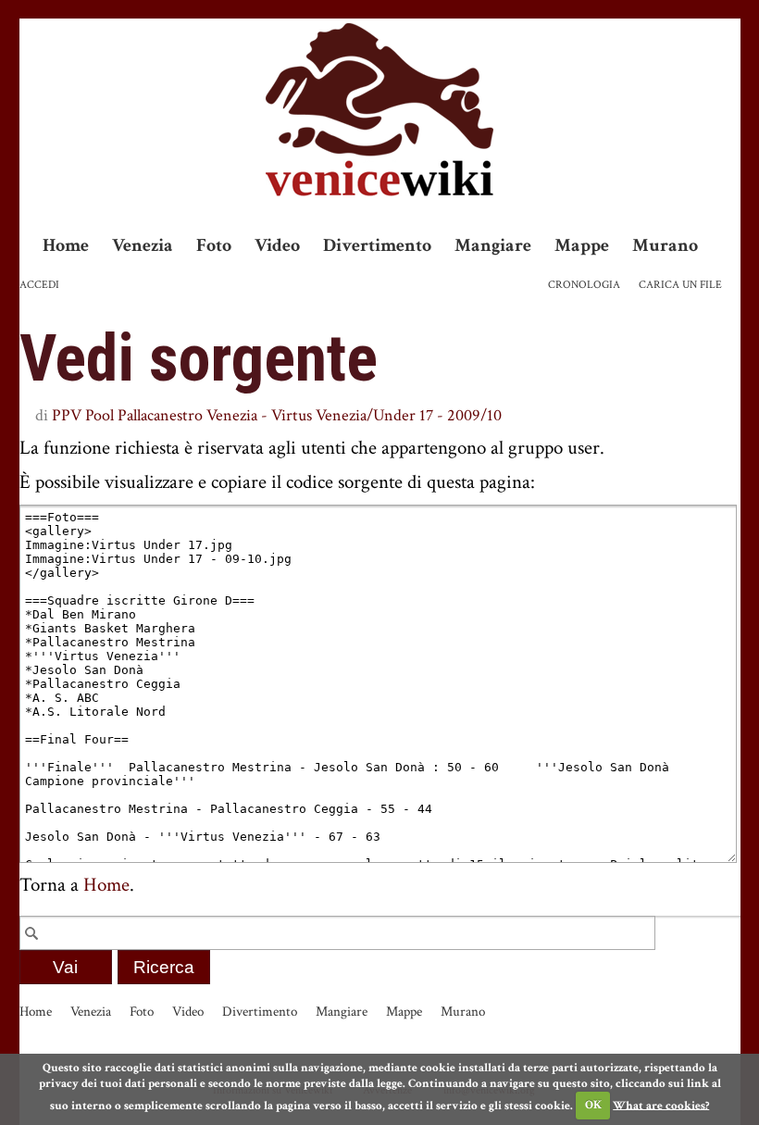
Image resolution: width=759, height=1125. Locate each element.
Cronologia (584, 285)
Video (277, 245)
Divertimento (377, 245)
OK (593, 1105)
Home (66, 245)
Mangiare (492, 245)
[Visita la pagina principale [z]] (379, 109)
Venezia (142, 245)
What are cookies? (661, 1105)
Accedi (39, 285)
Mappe (581, 245)
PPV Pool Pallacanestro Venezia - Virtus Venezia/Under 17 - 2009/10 (277, 415)
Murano (665, 245)
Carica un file (680, 285)
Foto (213, 245)
